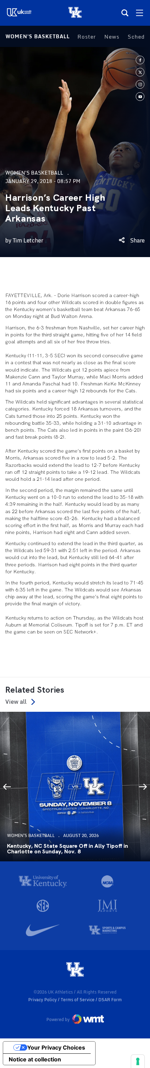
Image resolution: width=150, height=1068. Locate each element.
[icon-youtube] (140, 96)
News (111, 36)
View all (16, 702)
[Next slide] (143, 787)
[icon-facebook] (140, 60)
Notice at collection (35, 1059)
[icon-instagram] (140, 84)
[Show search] (125, 13)
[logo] (75, 970)
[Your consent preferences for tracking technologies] (137, 1061)
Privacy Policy (43, 999)
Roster (86, 36)
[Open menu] (139, 13)
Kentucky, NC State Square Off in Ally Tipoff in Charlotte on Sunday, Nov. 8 (67, 848)
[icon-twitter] (140, 72)
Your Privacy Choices (56, 1047)
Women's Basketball (38, 36)
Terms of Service (78, 999)
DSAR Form (110, 999)
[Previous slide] (7, 787)
